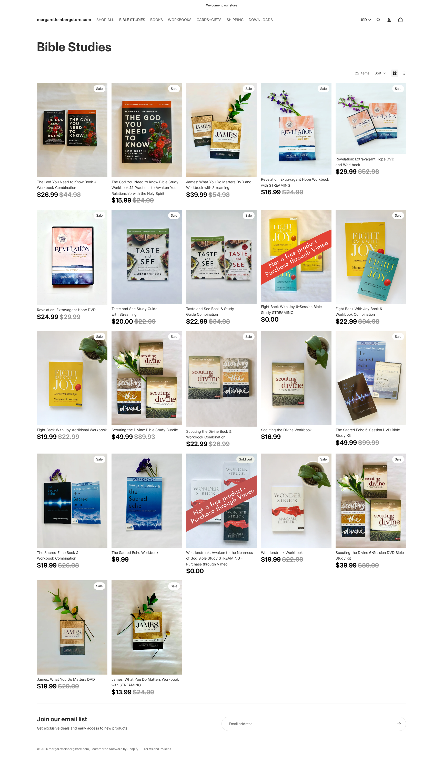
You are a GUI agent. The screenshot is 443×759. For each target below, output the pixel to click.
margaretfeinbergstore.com (69, 749)
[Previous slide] (44, 130)
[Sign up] (399, 724)
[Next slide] (99, 130)
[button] (380, 73)
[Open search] (378, 19)
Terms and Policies (157, 749)
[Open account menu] (389, 19)
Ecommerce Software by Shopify (114, 749)
